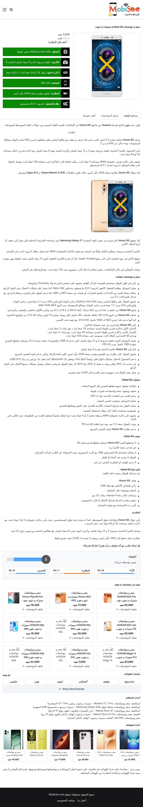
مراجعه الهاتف (130, 115)
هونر (117, 584)
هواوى (106, 681)
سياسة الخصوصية (66, 800)
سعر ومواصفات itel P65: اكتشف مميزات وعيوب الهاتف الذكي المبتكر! (103, 717)
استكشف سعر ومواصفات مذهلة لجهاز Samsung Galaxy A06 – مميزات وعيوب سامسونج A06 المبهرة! (86, 706)
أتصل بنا (82, 800)
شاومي (13, 681)
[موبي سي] (124, 9)
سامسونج (129, 681)
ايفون (60, 681)
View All (6, 675)
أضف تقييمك (89, 115)
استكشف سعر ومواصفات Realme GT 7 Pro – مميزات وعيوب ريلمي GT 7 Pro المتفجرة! (93, 703)
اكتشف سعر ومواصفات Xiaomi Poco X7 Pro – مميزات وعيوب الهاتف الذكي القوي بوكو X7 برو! (90, 714)
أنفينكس (83, 681)
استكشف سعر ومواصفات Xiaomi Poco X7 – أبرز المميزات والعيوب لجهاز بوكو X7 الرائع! (94, 710)
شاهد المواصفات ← (126, 609)
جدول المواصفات (109, 115)
